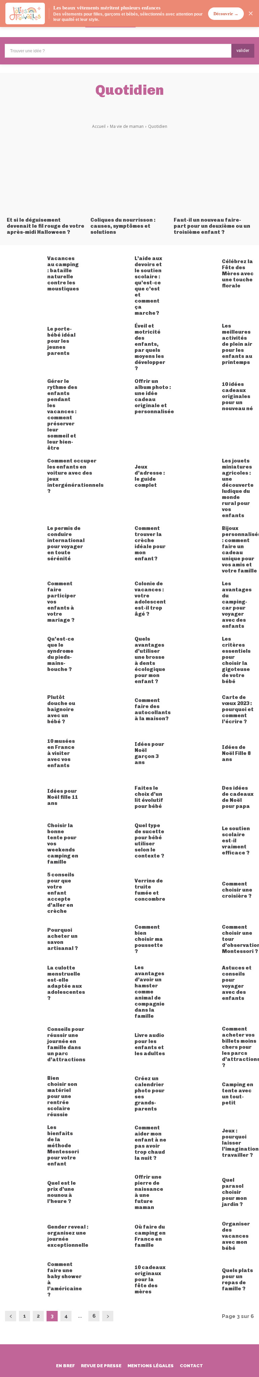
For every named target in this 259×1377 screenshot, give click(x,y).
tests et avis (190, 106)
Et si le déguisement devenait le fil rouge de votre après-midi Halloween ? (45, 226)
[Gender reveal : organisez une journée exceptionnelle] (23, 1236)
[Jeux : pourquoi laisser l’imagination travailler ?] (198, 1142)
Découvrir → (225, 13)
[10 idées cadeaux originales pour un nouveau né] (198, 396)
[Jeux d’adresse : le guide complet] (111, 476)
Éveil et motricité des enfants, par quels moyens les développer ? (150, 347)
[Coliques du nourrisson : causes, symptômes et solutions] (129, 172)
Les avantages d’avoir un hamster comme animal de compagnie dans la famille (150, 991)
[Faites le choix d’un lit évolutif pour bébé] (111, 797)
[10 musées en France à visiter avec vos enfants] (23, 753)
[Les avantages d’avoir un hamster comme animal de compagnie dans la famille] (111, 983)
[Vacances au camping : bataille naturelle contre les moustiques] (23, 273)
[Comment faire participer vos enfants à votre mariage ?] (23, 599)
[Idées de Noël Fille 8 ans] (198, 753)
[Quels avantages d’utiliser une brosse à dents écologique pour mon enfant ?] (111, 654)
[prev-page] (10, 1316)
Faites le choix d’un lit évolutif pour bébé (149, 797)
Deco (74, 106)
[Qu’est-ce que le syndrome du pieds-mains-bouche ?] (23, 654)
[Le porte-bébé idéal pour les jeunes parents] (23, 341)
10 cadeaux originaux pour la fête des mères (150, 1279)
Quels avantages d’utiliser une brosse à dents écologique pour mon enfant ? (150, 660)
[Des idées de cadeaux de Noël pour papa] (198, 797)
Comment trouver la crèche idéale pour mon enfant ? (150, 543)
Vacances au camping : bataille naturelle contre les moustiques (63, 273)
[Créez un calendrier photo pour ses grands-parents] (111, 1093)
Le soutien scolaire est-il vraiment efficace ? (236, 840)
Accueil (99, 126)
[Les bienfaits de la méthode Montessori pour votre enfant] (23, 1142)
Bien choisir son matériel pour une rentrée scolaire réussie (62, 1096)
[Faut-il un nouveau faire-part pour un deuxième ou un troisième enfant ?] (213, 172)
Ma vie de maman (127, 126)
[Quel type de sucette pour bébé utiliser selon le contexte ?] (111, 841)
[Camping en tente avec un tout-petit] (198, 1093)
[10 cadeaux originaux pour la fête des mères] (111, 1279)
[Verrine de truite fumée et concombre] (111, 890)
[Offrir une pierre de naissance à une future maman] (111, 1192)
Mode (158, 106)
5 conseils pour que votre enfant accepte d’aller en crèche (60, 893)
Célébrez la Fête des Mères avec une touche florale (238, 273)
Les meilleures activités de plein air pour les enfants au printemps (237, 344)
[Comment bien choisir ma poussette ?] (111, 939)
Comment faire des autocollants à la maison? (153, 709)
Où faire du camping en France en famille (150, 1236)
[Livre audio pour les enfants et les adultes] (111, 1044)
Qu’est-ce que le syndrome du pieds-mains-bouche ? (60, 654)
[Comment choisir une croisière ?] (198, 890)
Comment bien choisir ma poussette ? (149, 939)
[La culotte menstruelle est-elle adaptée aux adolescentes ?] (23, 983)
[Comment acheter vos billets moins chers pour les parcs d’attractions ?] (198, 1044)
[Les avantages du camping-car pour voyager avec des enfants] (198, 599)
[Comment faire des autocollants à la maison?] (111, 709)
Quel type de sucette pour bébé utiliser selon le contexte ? (149, 840)
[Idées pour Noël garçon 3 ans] (111, 753)
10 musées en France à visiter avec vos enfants (61, 753)
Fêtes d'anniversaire (115, 106)
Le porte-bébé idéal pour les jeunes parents (61, 341)
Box (54, 106)
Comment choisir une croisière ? (237, 890)
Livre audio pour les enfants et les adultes (150, 1044)
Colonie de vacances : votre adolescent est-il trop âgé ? (150, 599)
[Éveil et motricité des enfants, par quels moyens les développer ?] (111, 341)
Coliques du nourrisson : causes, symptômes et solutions (122, 226)
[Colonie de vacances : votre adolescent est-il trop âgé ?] (111, 599)
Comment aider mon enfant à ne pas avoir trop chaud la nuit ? (150, 1143)
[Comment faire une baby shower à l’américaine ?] (23, 1279)
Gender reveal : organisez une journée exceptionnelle (67, 1236)
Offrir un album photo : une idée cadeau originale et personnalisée (154, 396)
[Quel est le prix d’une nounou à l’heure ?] (23, 1192)
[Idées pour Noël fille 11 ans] (23, 797)
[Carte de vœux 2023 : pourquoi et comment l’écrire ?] (198, 709)
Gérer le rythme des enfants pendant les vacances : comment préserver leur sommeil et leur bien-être (62, 414)
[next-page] (107, 1316)
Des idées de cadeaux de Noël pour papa (238, 797)
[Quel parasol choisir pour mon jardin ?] (198, 1192)
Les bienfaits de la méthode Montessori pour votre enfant (63, 1145)
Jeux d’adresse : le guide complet (150, 476)
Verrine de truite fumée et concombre (150, 890)
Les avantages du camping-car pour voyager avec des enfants (237, 605)
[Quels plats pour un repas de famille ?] (198, 1279)
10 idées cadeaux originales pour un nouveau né (237, 396)
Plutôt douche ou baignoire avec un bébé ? (61, 709)
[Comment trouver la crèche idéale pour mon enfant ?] (111, 543)
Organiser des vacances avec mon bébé (236, 1236)
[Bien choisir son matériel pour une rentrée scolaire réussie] (23, 1093)
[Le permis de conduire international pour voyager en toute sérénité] (23, 543)
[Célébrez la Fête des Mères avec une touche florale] (198, 273)
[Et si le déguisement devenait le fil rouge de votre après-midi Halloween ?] (46, 172)
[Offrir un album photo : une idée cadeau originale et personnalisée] (111, 396)
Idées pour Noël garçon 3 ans (149, 753)
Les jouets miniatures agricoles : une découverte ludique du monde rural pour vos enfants (238, 488)
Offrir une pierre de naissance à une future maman (149, 1192)
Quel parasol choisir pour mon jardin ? (234, 1192)
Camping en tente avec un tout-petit (237, 1093)
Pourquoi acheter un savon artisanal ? (62, 939)
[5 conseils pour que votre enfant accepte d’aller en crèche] (23, 890)
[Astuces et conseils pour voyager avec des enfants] (198, 983)
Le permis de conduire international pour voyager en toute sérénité (66, 543)
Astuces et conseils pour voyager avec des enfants (237, 983)
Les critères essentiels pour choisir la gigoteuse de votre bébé (236, 660)
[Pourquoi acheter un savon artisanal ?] (23, 939)
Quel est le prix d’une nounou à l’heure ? (61, 1192)
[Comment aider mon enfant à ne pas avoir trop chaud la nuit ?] (111, 1142)
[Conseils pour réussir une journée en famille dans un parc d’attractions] (23, 1044)
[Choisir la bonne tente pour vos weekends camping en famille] (23, 841)
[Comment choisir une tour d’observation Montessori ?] (198, 939)
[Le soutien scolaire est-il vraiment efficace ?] (198, 841)
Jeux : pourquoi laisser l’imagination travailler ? (240, 1143)
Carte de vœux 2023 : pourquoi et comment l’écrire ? (238, 709)
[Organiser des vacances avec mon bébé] (198, 1236)
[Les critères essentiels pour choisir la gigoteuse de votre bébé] (198, 654)
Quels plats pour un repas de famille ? (237, 1279)
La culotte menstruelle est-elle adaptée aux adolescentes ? (66, 983)
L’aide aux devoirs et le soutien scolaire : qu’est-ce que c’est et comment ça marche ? (148, 285)
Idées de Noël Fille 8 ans (236, 753)
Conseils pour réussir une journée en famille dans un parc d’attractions (66, 1044)
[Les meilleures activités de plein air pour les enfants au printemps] (198, 341)
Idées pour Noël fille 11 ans (62, 797)
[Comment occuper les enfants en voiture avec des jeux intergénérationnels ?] (23, 476)
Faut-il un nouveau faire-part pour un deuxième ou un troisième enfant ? (212, 226)
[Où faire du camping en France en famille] (111, 1236)
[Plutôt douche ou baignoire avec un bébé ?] (23, 709)
